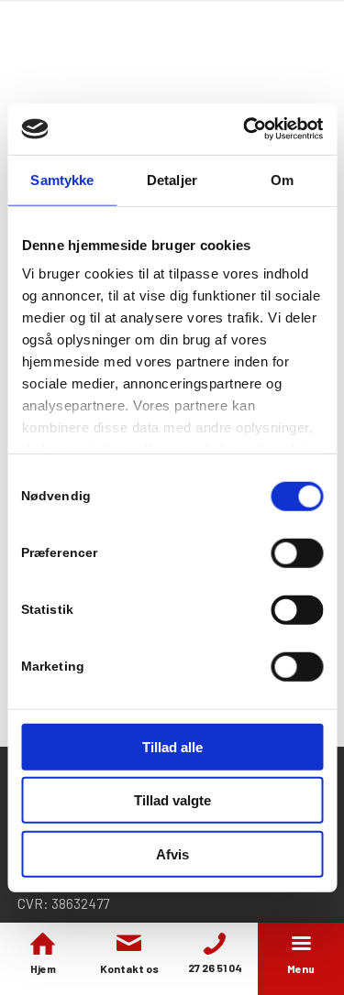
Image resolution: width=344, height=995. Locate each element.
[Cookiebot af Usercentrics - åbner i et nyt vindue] (245, 129)
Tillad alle (172, 746)
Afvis (172, 853)
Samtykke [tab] (62, 179)
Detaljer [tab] (172, 179)
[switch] (297, 552)
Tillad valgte (172, 800)
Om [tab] (282, 179)
